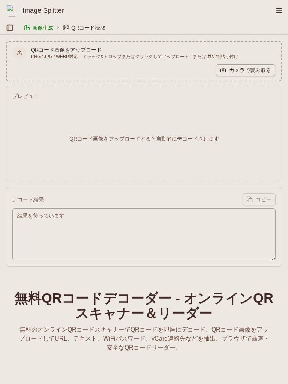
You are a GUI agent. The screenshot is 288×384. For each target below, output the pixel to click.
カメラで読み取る (250, 70)
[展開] (9, 27)
